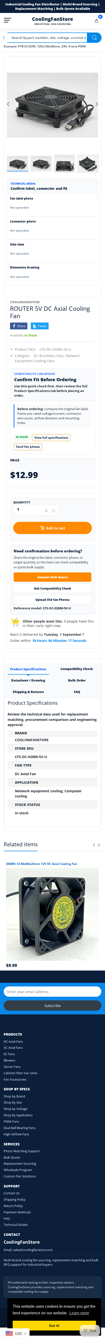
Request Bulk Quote (53, 577)
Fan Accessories (15, 1079)
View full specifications (51, 438)
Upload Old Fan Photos (52, 600)
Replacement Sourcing (20, 1163)
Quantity (21, 502)
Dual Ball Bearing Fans (19, 1128)
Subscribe (52, 1005)
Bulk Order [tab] (77, 680)
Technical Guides (16, 1224)
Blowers (9, 1060)
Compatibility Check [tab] (77, 669)
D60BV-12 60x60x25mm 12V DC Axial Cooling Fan (41, 864)
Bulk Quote (12, 1157)
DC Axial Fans (13, 1041)
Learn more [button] (79, 1313)
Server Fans (12, 1066)
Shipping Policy (15, 1199)
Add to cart (55, 528)
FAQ (7, 1218)
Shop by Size (13, 1102)
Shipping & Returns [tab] (28, 692)
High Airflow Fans (16, 1134)
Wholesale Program (18, 1170)
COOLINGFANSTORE (25, 302)
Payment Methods (17, 1212)
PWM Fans (11, 1121)
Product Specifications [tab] (28, 669)
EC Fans (9, 1054)
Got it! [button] (54, 1326)
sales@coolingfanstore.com (33, 1250)
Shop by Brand (14, 1096)
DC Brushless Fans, (49, 355)
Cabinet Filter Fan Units (20, 1073)
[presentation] (94, 845)
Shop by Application (18, 1115)
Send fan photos (28, 447)
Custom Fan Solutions (20, 1176)
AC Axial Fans (13, 1047)
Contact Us (12, 1193)
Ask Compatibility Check (52, 588)
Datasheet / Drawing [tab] (28, 680)
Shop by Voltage (15, 1108)
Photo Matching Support (22, 1151)
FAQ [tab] (77, 692)
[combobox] (16, 1333)
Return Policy (13, 1206)
